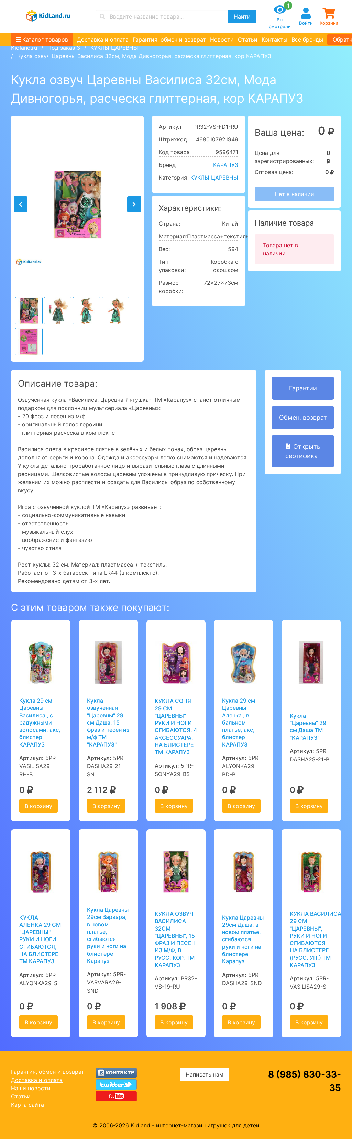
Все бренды (307, 39)
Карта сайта (27, 1104)
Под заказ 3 (63, 47)
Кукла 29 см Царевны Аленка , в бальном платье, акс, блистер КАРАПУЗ (238, 722)
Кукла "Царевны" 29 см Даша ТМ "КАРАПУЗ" (308, 726)
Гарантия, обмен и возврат (169, 39)
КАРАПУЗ (225, 164)
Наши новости (31, 1088)
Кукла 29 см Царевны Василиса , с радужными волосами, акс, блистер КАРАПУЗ (39, 722)
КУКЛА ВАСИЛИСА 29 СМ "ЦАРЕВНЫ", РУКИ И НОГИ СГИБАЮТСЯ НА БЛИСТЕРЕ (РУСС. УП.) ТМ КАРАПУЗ (311, 939)
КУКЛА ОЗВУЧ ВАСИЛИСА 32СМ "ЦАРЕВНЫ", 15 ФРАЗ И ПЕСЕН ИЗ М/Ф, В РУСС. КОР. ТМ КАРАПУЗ (175, 939)
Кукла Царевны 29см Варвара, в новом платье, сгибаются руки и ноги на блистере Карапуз (108, 935)
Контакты (274, 39)
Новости (222, 39)
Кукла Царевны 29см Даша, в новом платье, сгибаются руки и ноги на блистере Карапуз (243, 939)
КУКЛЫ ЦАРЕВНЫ (114, 47)
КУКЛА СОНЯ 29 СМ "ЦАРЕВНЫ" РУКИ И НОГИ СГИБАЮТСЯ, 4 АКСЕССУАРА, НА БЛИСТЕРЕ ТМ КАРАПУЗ (176, 726)
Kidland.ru (24, 47)
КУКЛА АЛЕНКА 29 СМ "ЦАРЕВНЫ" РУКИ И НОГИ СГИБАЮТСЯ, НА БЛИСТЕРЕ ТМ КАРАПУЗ (40, 939)
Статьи (247, 39)
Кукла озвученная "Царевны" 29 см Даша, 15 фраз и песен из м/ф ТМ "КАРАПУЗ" (108, 722)
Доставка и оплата (103, 39)
